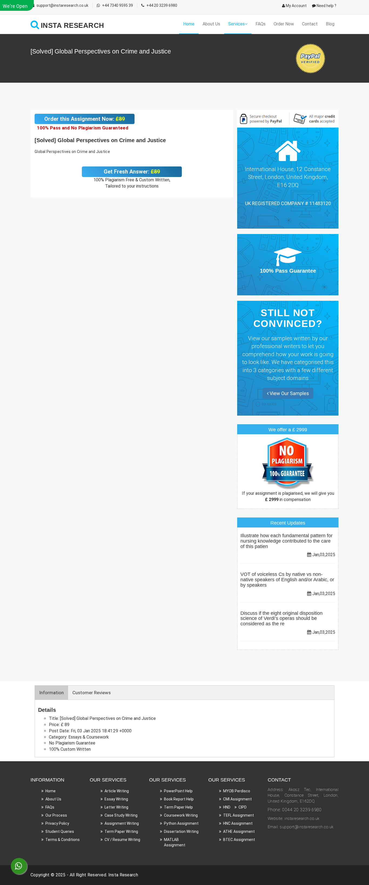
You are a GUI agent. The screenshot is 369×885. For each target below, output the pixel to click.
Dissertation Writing (181, 831)
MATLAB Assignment (174, 842)
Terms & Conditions (62, 839)
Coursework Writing (181, 815)
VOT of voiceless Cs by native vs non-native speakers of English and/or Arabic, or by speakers (287, 580)
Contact (310, 23)
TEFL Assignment (238, 815)
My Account (296, 6)
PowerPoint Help (178, 791)
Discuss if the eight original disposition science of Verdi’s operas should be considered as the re (281, 618)
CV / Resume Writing (122, 839)
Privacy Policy (57, 823)
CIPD (243, 807)
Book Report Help (179, 799)
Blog (330, 23)
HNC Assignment (238, 823)
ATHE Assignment (239, 831)
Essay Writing (116, 799)
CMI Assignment (237, 799)
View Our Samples (289, 393)
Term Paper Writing (121, 831)
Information (51, 692)
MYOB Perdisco (236, 791)
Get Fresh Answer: (132, 171)
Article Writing (117, 791)
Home (188, 23)
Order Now (284, 23)
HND (226, 807)
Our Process (56, 815)
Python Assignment (181, 823)
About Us (211, 23)
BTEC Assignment (239, 839)
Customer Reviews (91, 692)
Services (236, 23)
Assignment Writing (122, 823)
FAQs (261, 23)
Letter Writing (116, 807)
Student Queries (59, 831)
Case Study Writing (121, 815)
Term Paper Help (178, 807)
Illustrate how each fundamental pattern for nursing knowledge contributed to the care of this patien (286, 541)
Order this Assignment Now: (84, 119)
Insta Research (123, 874)
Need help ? (326, 6)
